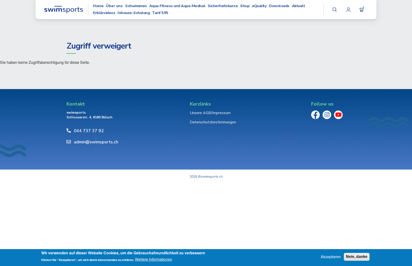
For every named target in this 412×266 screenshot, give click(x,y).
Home (98, 6)
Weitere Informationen (153, 259)
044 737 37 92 (89, 131)
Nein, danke (356, 257)
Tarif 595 (160, 13)
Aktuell (298, 6)
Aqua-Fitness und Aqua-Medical (177, 6)
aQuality (259, 6)
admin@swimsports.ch (96, 142)
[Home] (63, 9)
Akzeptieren (331, 256)
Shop (244, 6)
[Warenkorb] (362, 9)
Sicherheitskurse (223, 6)
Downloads (279, 6)
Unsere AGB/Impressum (210, 112)
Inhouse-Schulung (134, 13)
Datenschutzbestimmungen (213, 122)
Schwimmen (136, 6)
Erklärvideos (104, 13)
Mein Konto (348, 9)
